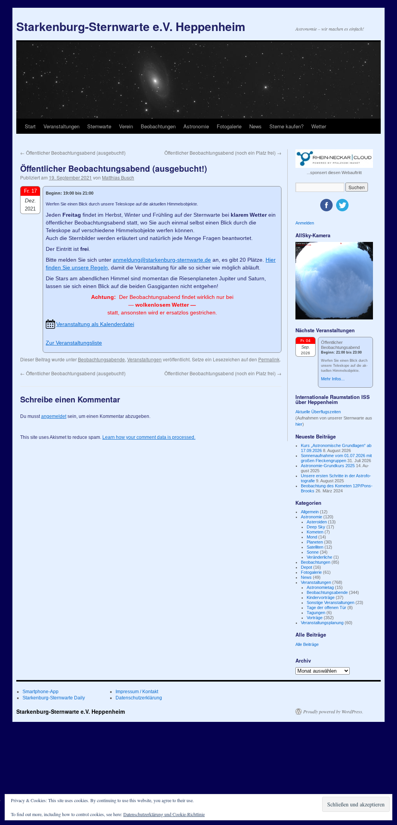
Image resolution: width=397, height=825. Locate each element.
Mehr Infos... (333, 378)
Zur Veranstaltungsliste (74, 343)
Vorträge (315, 617)
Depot (306, 567)
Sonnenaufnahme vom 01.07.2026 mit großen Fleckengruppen (336, 458)
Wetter (318, 126)
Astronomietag (320, 587)
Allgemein (310, 511)
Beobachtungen (158, 126)
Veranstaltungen (61, 126)
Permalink (269, 359)
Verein (126, 126)
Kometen (315, 532)
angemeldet (53, 416)
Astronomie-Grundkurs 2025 (328, 465)
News (255, 126)
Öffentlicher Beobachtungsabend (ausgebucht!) (73, 152)
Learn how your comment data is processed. (148, 437)
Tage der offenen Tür (326, 607)
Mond (312, 537)
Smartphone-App (40, 691)
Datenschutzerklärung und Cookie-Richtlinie (164, 814)
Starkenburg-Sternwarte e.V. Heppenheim (130, 26)
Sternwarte (99, 126)
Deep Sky (316, 527)
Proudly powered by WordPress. (333, 711)
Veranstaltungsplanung (322, 622)
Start (30, 126)
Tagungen (316, 612)
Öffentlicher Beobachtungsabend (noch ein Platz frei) (222, 152)
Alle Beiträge (307, 644)
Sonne (313, 552)
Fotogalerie (229, 126)
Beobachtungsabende (101, 359)
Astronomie (196, 126)
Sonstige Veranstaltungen (330, 602)
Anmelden (304, 223)
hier (298, 424)
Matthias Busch (118, 177)
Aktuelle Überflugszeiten (318, 411)
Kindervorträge (321, 597)
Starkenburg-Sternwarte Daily (53, 698)
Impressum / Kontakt (137, 691)
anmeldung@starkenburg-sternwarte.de (162, 260)
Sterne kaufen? (286, 126)
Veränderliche (319, 557)
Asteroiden (317, 522)
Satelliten (315, 547)
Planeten (315, 542)
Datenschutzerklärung (139, 698)
